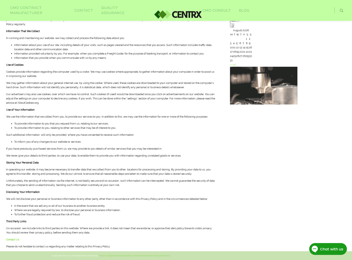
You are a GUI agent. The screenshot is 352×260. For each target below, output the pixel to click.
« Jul (233, 64)
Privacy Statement (162, 256)
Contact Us (12, 239)
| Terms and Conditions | (143, 256)
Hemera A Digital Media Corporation (115, 256)
